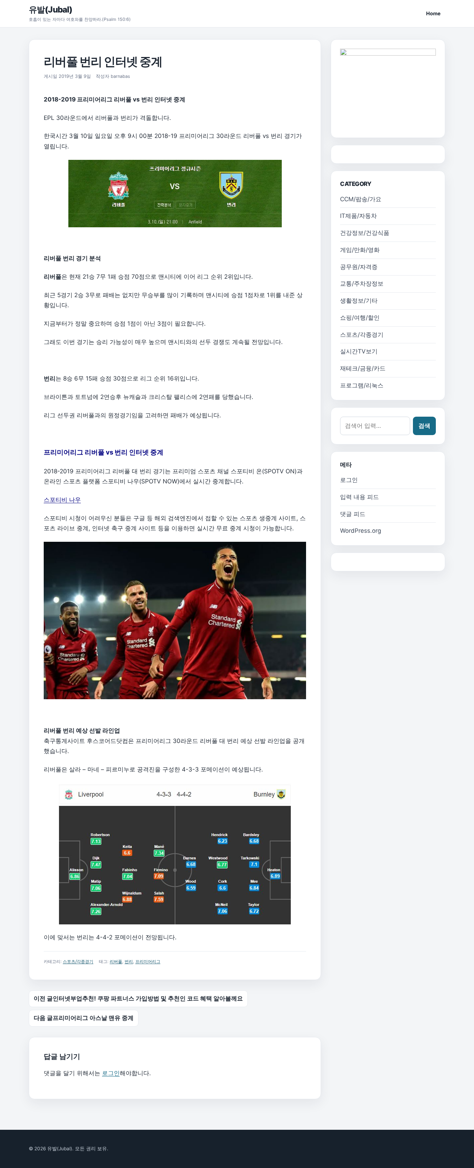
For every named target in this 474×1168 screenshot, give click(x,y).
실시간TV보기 (359, 351)
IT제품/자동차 (358, 215)
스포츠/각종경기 (78, 961)
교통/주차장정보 (361, 283)
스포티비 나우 (62, 499)
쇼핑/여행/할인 (360, 317)
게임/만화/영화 (360, 249)
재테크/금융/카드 (363, 368)
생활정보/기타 (359, 300)
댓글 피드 (352, 514)
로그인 (111, 1073)
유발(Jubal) (50, 10)
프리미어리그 (147, 961)
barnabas (120, 76)
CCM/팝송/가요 (360, 199)
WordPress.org (360, 530)
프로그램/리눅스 (361, 385)
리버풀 (116, 961)
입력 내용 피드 (359, 496)
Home (433, 13)
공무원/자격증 (359, 266)
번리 (129, 961)
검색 (424, 425)
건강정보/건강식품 (364, 232)
